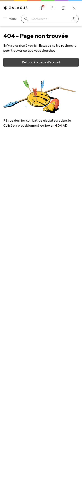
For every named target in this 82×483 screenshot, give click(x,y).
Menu (12, 19)
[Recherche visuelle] (74, 19)
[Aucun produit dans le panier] (74, 8)
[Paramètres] (41, 8)
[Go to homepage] (16, 8)
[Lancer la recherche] (26, 19)
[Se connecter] (52, 8)
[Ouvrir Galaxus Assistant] (63, 8)
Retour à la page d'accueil (41, 62)
